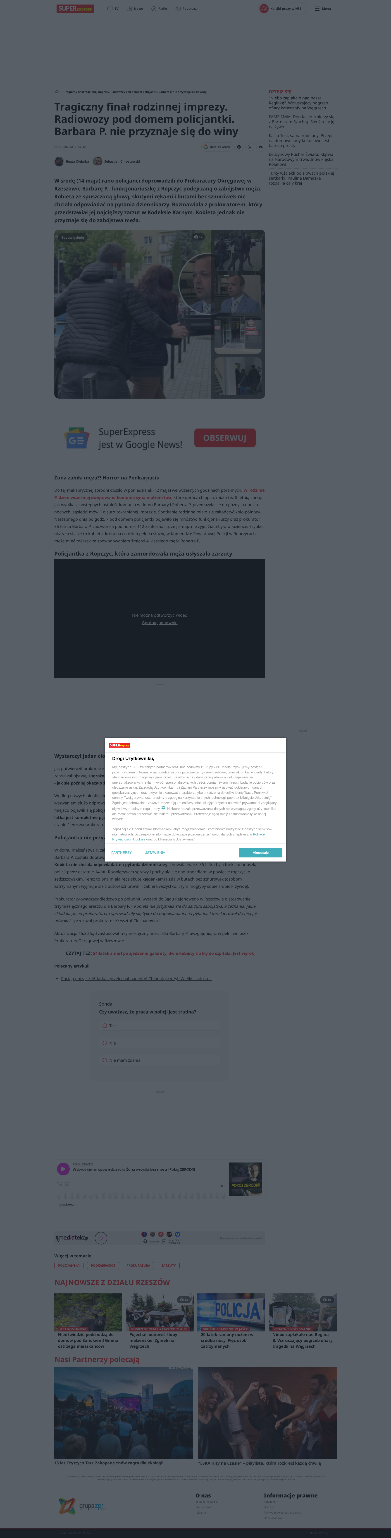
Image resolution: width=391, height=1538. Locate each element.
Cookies (139, 839)
